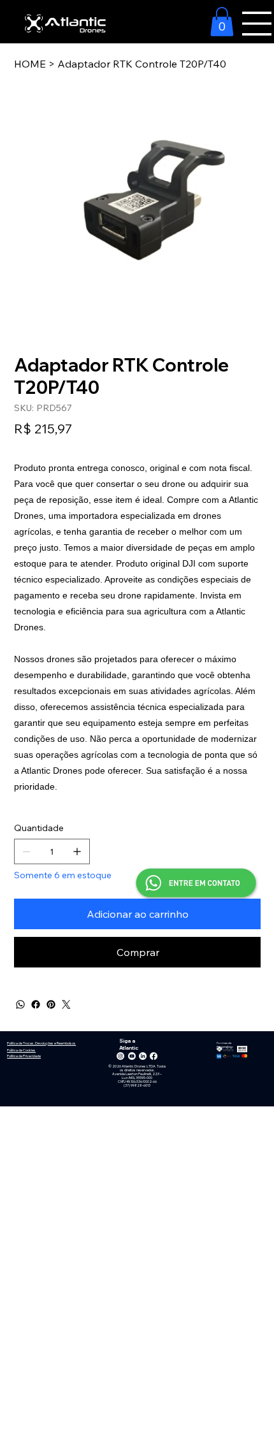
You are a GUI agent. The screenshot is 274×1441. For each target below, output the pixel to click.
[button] (222, 21)
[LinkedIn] (143, 1056)
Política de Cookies (21, 1050)
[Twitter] (66, 1004)
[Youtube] (132, 1056)
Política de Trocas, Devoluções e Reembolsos (41, 1043)
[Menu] (256, 24)
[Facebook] (35, 1004)
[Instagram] (120, 1056)
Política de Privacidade (24, 1056)
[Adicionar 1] (77, 851)
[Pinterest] (51, 1004)
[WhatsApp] (20, 1004)
